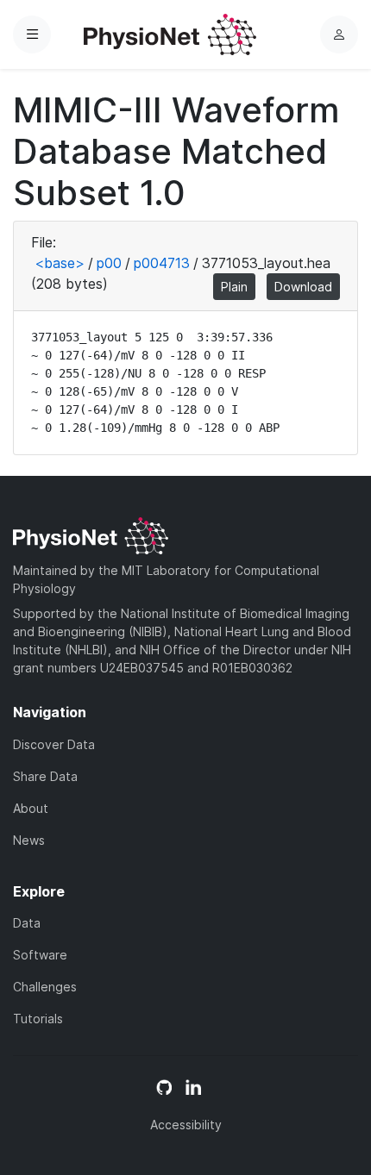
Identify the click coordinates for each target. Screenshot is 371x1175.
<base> (60, 263)
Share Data (45, 776)
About (30, 808)
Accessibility (186, 1124)
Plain (234, 286)
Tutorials (38, 1018)
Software (40, 954)
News (29, 840)
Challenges (45, 986)
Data (27, 923)
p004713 (162, 263)
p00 (109, 263)
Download (303, 286)
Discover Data (54, 744)
